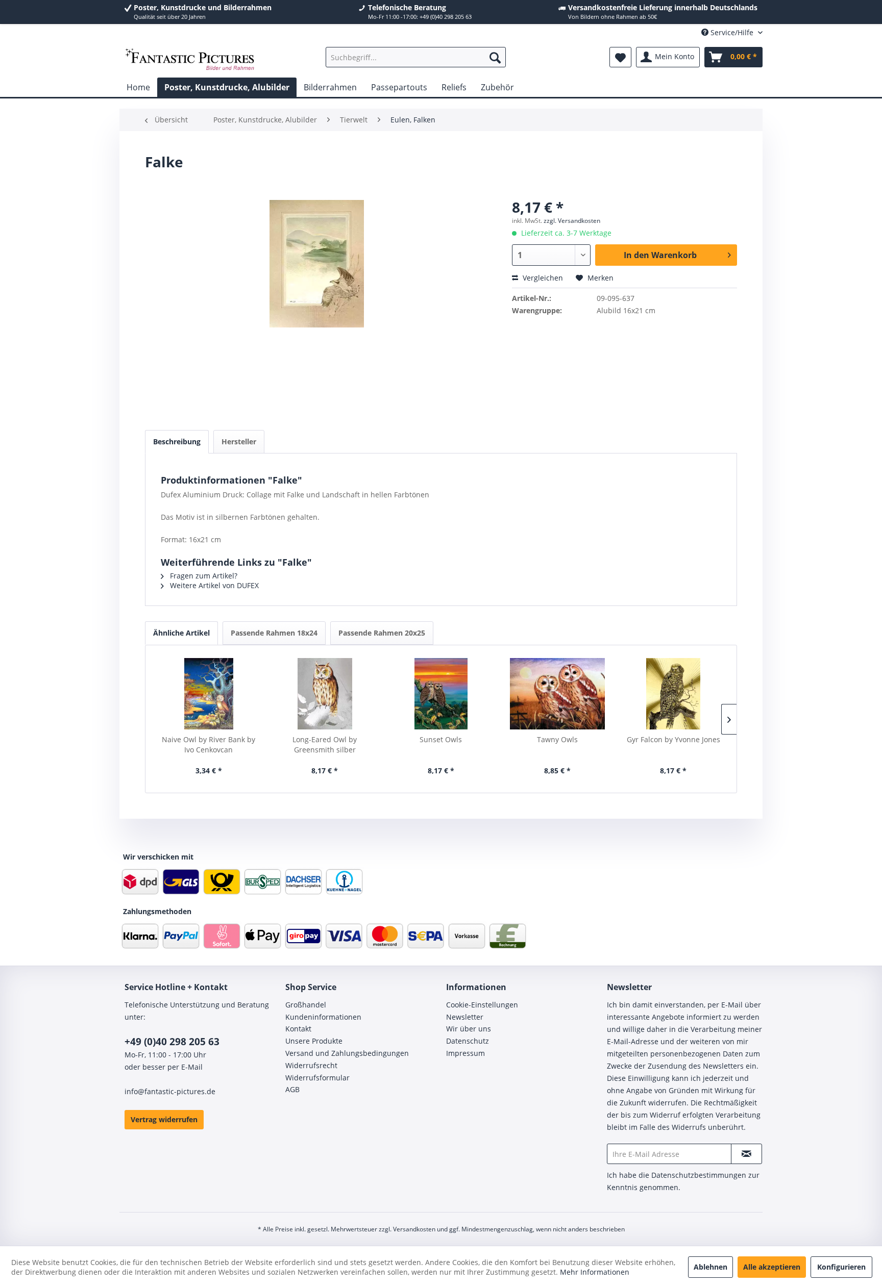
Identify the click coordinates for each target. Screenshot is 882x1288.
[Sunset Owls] (441, 693)
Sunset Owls (441, 739)
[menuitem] (416, 57)
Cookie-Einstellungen (482, 1004)
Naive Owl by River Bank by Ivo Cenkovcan (208, 744)
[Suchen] (495, 57)
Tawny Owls (557, 739)
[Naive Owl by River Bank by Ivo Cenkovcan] (208, 693)
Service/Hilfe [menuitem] (731, 32)
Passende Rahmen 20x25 (381, 633)
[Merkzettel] (620, 57)
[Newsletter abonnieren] (746, 1154)
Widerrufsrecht (311, 1065)
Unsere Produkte (313, 1041)
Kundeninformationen (323, 1017)
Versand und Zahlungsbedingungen (347, 1053)
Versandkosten (414, 1229)
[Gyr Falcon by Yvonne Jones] (673, 693)
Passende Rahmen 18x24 (274, 633)
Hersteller (239, 441)
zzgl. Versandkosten (572, 220)
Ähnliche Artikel (181, 633)
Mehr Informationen (594, 1272)
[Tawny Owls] (557, 693)
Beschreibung (177, 441)
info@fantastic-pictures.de (170, 1091)
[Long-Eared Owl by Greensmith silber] (325, 693)
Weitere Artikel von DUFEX (213, 585)
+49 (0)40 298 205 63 (172, 1041)
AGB (292, 1089)
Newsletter (464, 1017)
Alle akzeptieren (771, 1267)
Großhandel (305, 1004)
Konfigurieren (841, 1267)
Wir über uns (468, 1028)
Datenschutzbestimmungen (698, 1175)
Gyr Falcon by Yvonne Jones (673, 739)
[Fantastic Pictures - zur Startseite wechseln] (190, 59)
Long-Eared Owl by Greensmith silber (324, 744)
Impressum (465, 1053)
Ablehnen (710, 1267)
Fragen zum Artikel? (202, 575)
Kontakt (298, 1028)
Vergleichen (542, 278)
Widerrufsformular (317, 1077)
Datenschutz (467, 1041)
